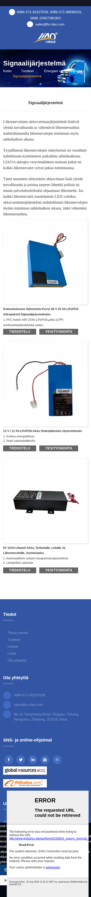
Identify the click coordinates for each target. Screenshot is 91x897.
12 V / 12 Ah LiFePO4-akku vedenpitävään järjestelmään (42, 431)
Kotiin (7, 71)
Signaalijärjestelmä (27, 76)
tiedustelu (19, 331)
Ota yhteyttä (17, 660)
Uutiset (13, 646)
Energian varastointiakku (63, 71)
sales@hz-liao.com (28, 705)
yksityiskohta (58, 331)
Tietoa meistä (18, 633)
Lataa (12, 653)
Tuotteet (27, 71)
